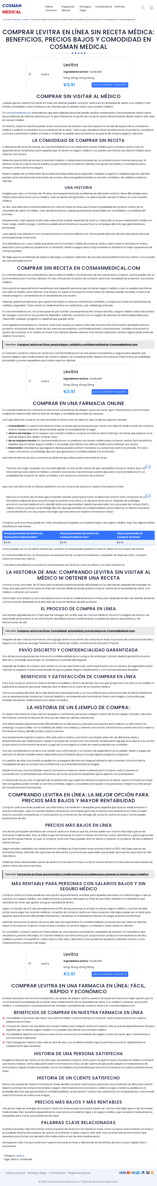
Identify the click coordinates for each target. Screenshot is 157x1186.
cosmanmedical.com (18, 113)
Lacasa (7, 19)
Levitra (20, 1155)
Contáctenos (103, 6)
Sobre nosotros (51, 8)
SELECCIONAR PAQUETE (110, 85)
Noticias (120, 6)
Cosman (11, 9)
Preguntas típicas (67, 8)
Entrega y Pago (85, 8)
